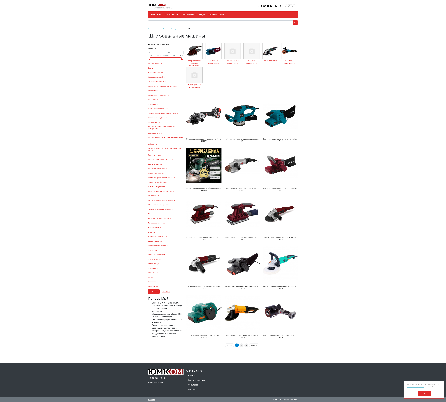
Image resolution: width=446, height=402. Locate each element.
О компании (193, 384)
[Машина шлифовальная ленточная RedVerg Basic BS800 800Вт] (242, 263)
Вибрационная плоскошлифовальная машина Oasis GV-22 (209, 237)
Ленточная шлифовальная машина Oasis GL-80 (282, 139)
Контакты (192, 389)
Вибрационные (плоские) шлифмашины (194, 63)
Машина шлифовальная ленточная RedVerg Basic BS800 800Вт (250, 286)
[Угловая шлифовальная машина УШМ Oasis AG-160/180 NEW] (280, 214)
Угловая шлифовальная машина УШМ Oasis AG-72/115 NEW (210, 286)
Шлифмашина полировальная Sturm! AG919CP (281, 286)
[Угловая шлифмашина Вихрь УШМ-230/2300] (242, 312)
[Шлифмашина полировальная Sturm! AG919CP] (280, 263)
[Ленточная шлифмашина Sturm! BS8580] (203, 312)
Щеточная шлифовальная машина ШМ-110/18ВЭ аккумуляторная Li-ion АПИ (293, 335)
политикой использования (415, 387)
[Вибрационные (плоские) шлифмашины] (194, 51)
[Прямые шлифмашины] (251, 51)
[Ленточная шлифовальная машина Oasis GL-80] (280, 116)
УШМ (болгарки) (270, 60)
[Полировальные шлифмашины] (232, 51)
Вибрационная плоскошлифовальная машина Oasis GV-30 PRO (250, 237)
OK (424, 394)
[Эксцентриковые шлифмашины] (194, 75)
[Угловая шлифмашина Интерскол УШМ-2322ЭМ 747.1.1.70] (242, 165)
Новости (191, 375)
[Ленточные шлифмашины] (213, 51)
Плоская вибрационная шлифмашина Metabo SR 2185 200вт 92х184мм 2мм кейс (218, 188)
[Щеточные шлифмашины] (290, 51)
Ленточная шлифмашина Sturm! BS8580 (204, 335)
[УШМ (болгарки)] (270, 51)
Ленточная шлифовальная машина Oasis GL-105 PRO (284, 188)
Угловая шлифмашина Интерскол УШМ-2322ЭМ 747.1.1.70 (248, 188)
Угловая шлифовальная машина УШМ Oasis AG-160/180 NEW (287, 237)
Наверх (151, 399)
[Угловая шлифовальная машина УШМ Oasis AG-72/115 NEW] (203, 263)
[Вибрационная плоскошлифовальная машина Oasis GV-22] (203, 214)
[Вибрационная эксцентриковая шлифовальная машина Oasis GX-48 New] (242, 116)
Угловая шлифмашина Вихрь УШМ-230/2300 (242, 335)
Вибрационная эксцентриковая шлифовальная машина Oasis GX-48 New (254, 139)
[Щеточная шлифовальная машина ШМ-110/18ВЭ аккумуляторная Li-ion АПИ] (280, 312)
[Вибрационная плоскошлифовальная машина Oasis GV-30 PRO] (242, 214)
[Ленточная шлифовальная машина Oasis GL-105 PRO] (280, 165)
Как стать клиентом (196, 380)
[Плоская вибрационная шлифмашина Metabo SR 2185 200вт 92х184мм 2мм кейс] (203, 165)
